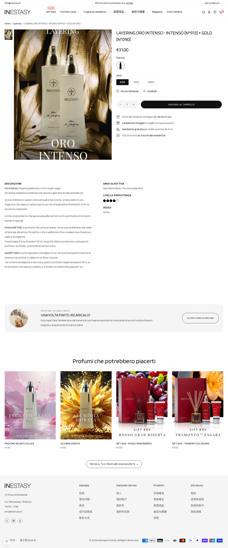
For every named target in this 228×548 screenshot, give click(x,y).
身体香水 (159, 499)
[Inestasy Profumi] (18, 12)
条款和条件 (197, 505)
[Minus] (120, 104)
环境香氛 (159, 493)
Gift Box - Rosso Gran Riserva (134, 443)
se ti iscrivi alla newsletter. (152, 135)
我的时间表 (123, 511)
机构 (81, 493)
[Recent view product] (215, 11)
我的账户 (121, 499)
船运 (193, 493)
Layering (17, 23)
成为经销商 (85, 511)
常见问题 (84, 499)
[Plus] (133, 104)
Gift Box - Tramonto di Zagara (190, 443)
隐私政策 (196, 511)
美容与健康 (160, 511)
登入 (119, 493)
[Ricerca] (203, 12)
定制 (156, 517)
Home (7, 23)
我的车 (120, 505)
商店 (81, 505)
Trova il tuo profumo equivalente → (114, 464)
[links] (7, 520)
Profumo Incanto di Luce (19, 443)
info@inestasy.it (13, 511)
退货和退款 (197, 499)
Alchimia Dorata (70, 443)
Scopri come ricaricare (200, 318)
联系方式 (84, 517)
